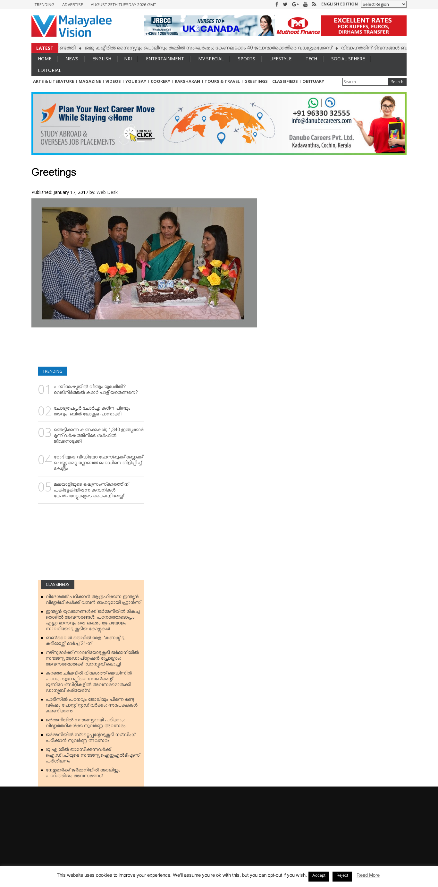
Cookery (160, 81)
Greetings (256, 81)
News (71, 59)
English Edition (339, 4)
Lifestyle (280, 59)
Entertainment (165, 59)
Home (44, 59)
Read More (368, 876)
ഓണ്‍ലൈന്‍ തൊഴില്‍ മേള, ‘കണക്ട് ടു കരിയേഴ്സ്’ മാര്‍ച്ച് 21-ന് (85, 642)
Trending (45, 4)
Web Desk (107, 192)
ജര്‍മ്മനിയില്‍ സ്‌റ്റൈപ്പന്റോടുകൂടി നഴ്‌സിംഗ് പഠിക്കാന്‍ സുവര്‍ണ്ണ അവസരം (90, 739)
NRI (128, 59)
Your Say (135, 81)
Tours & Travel (222, 81)
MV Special (211, 59)
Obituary (313, 81)
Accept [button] (318, 876)
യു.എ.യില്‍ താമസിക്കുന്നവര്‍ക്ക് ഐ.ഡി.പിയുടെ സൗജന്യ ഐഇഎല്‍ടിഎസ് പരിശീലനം (93, 756)
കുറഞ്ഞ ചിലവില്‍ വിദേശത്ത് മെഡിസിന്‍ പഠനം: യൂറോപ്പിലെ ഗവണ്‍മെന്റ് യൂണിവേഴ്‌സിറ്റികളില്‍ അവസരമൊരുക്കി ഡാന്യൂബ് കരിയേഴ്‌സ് (89, 683)
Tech (311, 59)
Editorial (49, 70)
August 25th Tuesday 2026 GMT (123, 4)
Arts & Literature (53, 81)
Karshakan (187, 81)
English (101, 59)
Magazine (90, 81)
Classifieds (285, 81)
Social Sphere (348, 59)
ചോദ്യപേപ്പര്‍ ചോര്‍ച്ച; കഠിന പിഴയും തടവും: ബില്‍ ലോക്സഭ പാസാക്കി (92, 412)
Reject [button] (342, 876)
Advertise (72, 4)
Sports (246, 59)
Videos (113, 81)
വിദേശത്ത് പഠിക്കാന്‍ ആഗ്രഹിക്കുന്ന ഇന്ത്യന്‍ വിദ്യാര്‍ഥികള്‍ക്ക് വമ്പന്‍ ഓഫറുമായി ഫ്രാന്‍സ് (93, 601)
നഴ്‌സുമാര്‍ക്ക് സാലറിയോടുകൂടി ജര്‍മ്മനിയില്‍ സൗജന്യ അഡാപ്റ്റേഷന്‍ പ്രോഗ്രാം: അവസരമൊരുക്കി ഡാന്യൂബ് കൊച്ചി (92, 659)
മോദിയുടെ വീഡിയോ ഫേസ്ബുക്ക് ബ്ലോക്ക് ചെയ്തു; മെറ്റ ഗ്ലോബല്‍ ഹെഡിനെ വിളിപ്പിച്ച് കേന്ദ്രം (98, 464)
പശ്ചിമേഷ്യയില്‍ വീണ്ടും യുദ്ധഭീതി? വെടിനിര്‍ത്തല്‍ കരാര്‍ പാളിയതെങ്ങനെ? (96, 391)
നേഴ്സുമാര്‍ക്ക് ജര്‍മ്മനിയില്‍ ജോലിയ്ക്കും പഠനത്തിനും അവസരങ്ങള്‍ (83, 774)
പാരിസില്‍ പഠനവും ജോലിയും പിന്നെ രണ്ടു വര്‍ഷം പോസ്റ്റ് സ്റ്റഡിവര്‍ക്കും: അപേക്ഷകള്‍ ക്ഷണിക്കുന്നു (92, 706)
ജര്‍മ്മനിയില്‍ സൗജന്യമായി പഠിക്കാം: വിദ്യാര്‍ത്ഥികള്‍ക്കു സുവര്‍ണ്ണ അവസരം (86, 724)
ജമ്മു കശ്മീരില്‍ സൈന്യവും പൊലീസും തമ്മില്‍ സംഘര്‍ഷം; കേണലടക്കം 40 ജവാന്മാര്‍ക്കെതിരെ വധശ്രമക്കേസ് (190, 49)
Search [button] (397, 81)
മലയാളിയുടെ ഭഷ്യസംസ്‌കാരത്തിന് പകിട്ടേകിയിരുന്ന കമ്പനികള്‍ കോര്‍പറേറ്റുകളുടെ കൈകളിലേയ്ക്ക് (91, 491)
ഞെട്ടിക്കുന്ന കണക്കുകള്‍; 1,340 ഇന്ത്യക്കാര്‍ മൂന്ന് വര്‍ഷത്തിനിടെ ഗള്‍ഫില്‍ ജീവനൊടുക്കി (99, 437)
